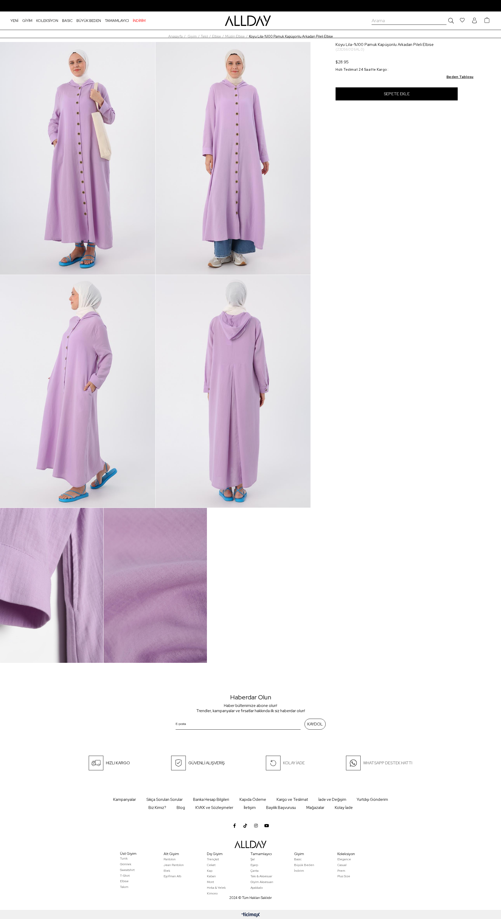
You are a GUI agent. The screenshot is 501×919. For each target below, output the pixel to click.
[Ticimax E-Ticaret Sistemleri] (250, 915)
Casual (342, 865)
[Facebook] (234, 825)
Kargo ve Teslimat (292, 799)
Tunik (124, 858)
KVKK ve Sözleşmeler (214, 807)
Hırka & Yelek (216, 888)
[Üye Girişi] (474, 21)
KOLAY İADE (294, 763)
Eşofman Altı (172, 876)
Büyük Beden (304, 865)
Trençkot (213, 859)
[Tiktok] (245, 825)
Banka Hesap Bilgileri (211, 799)
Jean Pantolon (174, 865)
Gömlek (125, 864)
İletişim (250, 807)
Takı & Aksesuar (261, 876)
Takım (124, 887)
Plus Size (343, 876)
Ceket (211, 865)
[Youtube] (266, 825)
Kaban (211, 876)
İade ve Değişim (332, 799)
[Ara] (450, 20)
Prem (341, 871)
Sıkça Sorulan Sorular (164, 799)
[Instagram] (256, 825)
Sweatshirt (127, 870)
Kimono (212, 893)
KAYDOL (315, 724)
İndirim (299, 871)
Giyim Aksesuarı (261, 882)
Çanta (254, 871)
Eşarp (254, 865)
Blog (181, 807)
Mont (210, 882)
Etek (167, 871)
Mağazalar (315, 807)
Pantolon (170, 859)
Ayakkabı (256, 888)
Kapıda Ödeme (253, 799)
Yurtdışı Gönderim (372, 799)
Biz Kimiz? (157, 807)
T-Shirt (125, 876)
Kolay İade (344, 807)
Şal (252, 859)
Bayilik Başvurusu (281, 807)
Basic (298, 859)
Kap (209, 871)
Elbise (124, 881)
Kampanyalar (124, 799)
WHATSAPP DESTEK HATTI (387, 763)
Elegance (344, 859)
